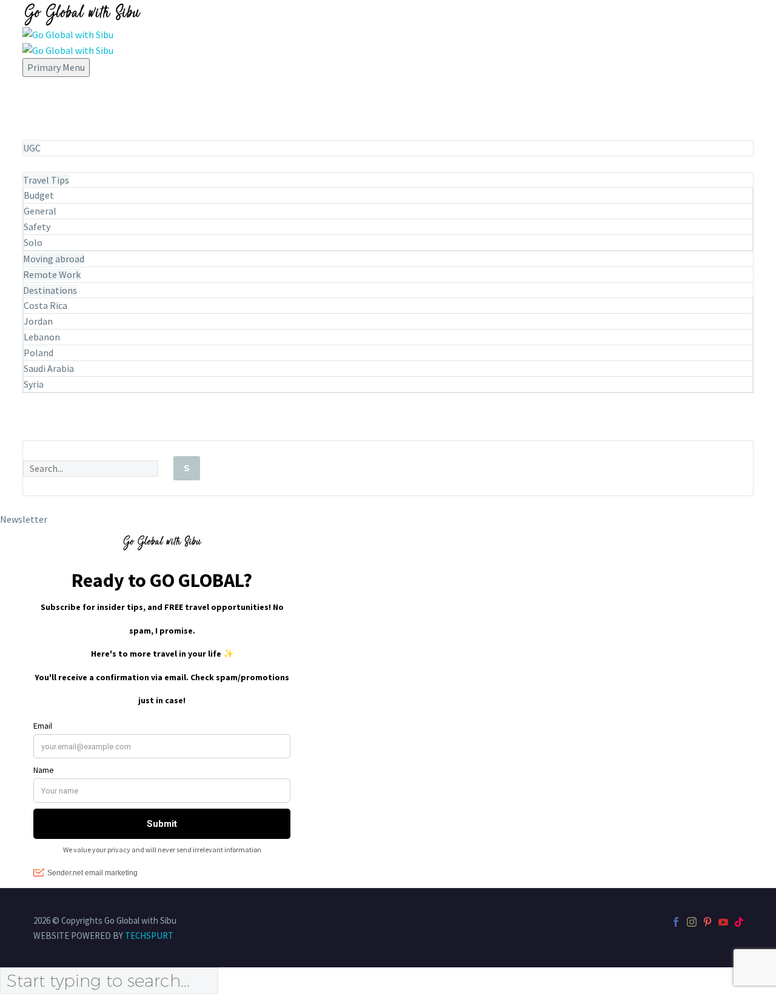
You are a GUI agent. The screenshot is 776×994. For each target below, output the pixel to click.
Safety (37, 226)
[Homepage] (81, 30)
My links (41, 417)
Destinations (50, 290)
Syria (34, 384)
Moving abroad (53, 259)
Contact (42, 401)
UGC (32, 148)
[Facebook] (676, 922)
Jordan (38, 321)
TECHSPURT (149, 935)
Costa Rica (45, 305)
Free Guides (48, 100)
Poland (38, 352)
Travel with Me (57, 116)
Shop (33, 432)
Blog (33, 164)
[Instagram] (692, 922)
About (37, 85)
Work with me (54, 132)
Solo (33, 242)
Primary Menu (56, 67)
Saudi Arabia (49, 368)
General (40, 211)
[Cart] (389, 504)
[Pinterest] (707, 922)
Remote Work (52, 274)
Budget (39, 195)
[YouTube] (723, 922)
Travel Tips (46, 180)
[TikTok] (739, 922)
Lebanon (42, 337)
